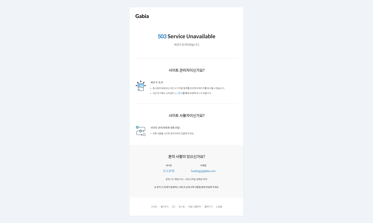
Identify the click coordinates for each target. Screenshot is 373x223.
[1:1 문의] (178, 93)
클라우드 (165, 206)
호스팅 (182, 206)
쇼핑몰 (219, 206)
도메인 (154, 206)
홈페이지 (208, 206)
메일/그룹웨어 (194, 206)
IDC (173, 206)
